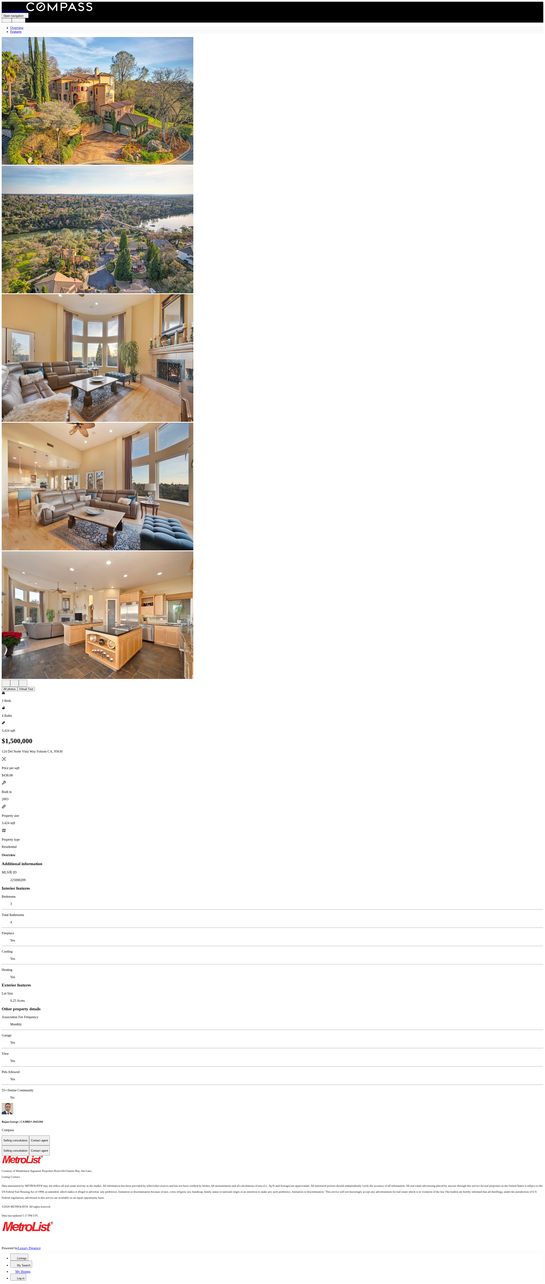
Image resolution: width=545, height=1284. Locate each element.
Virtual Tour (26, 689)
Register (18, 20)
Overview (17, 28)
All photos (9, 689)
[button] (272, 101)
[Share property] (23, 683)
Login (6, 20)
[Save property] (14, 683)
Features (16, 31)
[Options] (6, 683)
